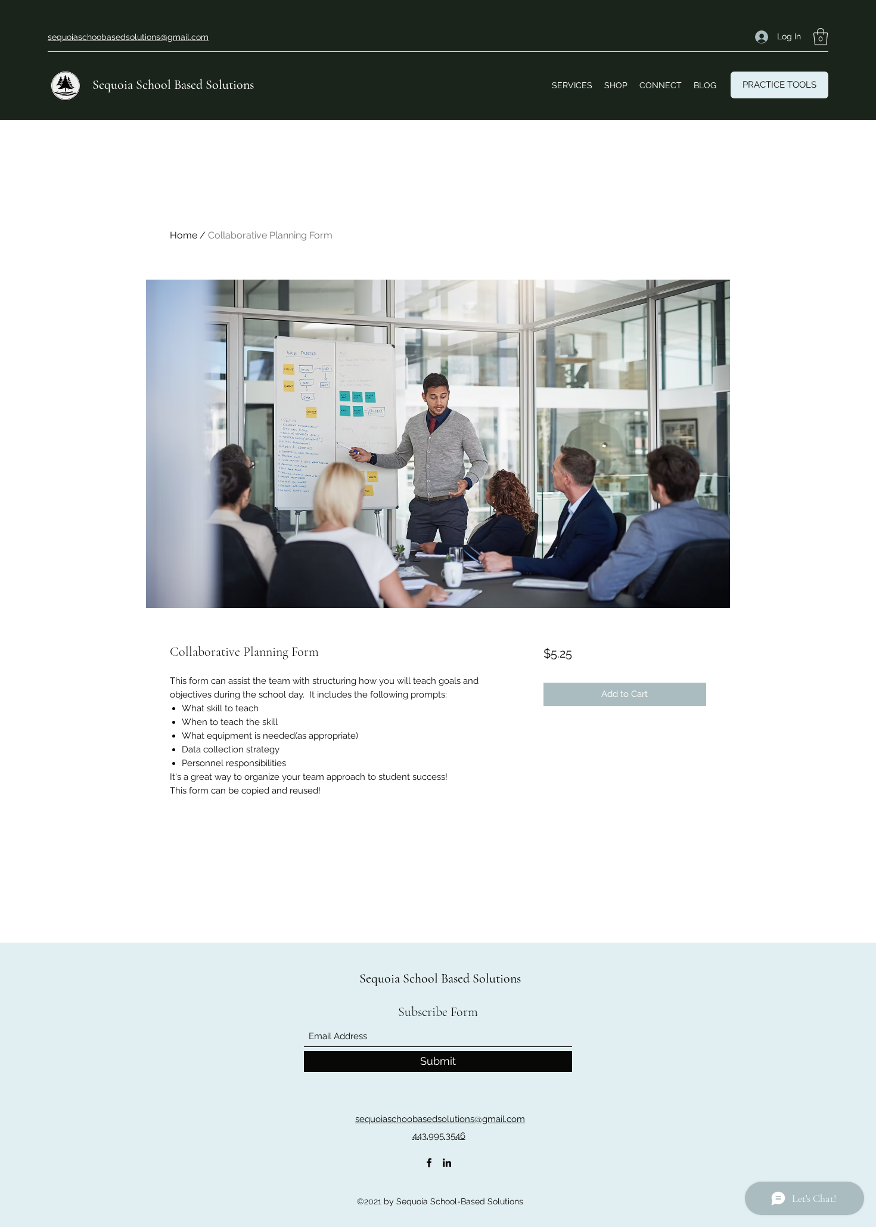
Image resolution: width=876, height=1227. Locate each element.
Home (183, 235)
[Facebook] (429, 1163)
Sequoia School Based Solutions (173, 84)
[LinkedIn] (447, 1163)
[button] (820, 36)
